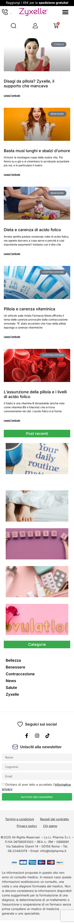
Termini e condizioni (19, 819)
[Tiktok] (47, 735)
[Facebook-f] (26, 735)
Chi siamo (50, 826)
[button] (65, 12)
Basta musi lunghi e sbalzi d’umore (37, 150)
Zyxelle (12, 694)
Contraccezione (20, 674)
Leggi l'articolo (12, 95)
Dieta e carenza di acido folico (32, 229)
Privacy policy (27, 826)
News (11, 680)
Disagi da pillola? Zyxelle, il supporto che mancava (29, 83)
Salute (11, 687)
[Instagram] (37, 735)
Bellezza (13, 660)
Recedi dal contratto (54, 819)
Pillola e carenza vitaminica (29, 309)
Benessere (15, 667)
